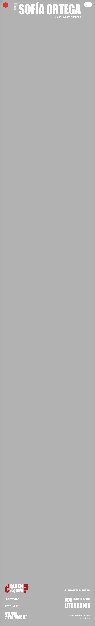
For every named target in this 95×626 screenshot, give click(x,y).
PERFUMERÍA (12, 598)
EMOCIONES (12, 605)
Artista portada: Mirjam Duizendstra (78, 616)
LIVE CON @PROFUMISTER (16, 615)
